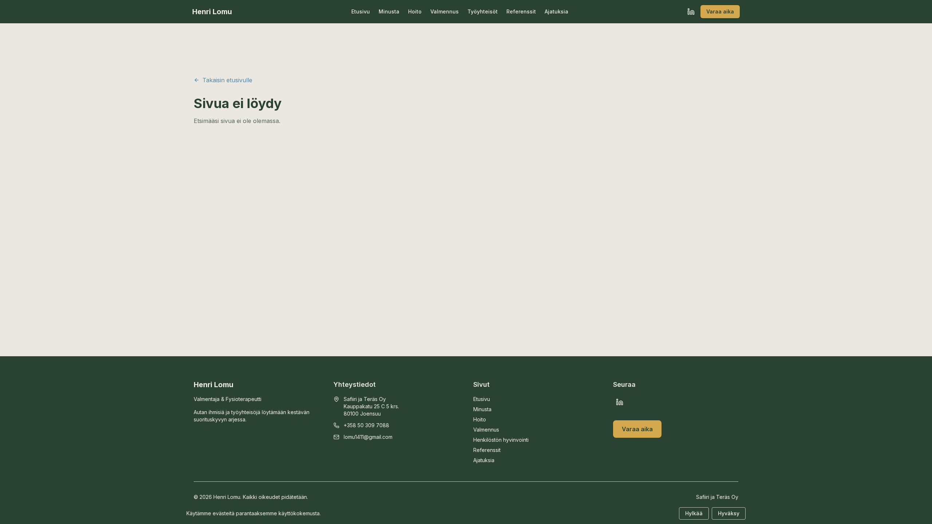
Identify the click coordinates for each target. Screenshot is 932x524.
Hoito (415, 11)
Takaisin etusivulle (227, 80)
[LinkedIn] (691, 11)
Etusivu (360, 11)
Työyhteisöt (482, 11)
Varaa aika (720, 11)
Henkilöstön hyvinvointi (501, 440)
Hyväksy (728, 513)
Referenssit (521, 11)
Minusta (389, 11)
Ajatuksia (556, 11)
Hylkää (694, 513)
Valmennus (444, 11)
